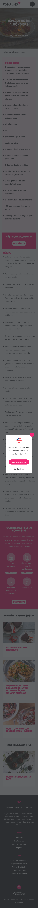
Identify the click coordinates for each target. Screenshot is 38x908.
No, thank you (19, 469)
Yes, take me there (19, 462)
